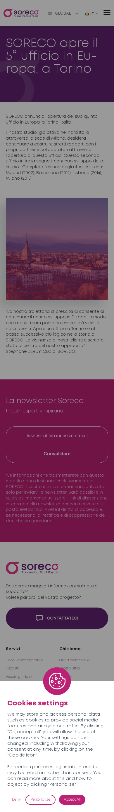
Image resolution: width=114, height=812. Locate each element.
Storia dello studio (74, 660)
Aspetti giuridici (19, 677)
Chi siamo (70, 649)
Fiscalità (13, 668)
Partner (65, 677)
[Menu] (106, 12)
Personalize (40, 799)
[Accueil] (21, 13)
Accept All (72, 799)
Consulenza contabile (24, 660)
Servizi (13, 649)
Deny (16, 799)
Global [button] (63, 13)
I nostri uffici (69, 668)
